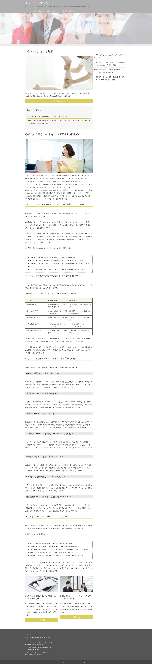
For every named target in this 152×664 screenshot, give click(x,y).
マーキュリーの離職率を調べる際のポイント (46, 116)
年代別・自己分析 (38, 11)
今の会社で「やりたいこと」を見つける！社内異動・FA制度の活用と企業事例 (109, 78)
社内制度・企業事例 (68, 11)
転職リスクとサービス (52, 11)
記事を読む (59, 101)
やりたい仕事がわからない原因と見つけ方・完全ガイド (109, 56)
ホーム (27, 11)
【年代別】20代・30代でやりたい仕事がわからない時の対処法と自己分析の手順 (109, 63)
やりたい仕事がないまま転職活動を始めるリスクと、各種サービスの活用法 (109, 71)
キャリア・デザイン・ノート (42, 3)
